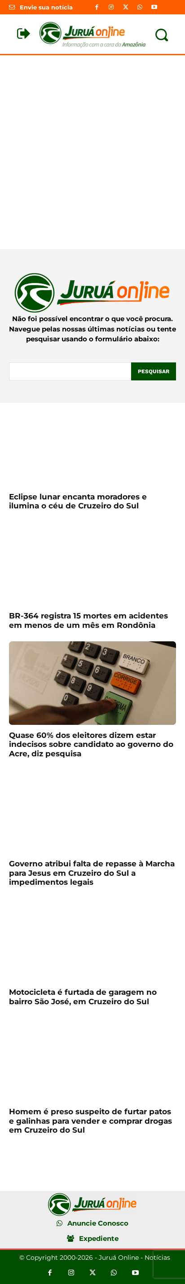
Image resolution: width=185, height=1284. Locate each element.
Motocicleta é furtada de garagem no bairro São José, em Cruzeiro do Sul (83, 997)
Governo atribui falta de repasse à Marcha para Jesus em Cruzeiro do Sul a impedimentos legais (92, 873)
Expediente (99, 1238)
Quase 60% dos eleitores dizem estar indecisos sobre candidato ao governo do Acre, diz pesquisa (91, 744)
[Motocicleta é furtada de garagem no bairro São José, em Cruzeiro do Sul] (92, 940)
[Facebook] (96, 7)
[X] (125, 7)
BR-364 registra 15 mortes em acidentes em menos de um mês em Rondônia (88, 620)
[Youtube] (154, 7)
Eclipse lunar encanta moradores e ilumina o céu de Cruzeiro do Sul (78, 501)
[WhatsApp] (140, 7)
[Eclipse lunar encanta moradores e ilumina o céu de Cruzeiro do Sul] (92, 444)
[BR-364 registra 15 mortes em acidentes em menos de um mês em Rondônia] (92, 563)
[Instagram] (111, 7)
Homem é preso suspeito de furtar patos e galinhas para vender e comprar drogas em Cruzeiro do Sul (90, 1120)
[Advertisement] (92, 152)
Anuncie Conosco (97, 1223)
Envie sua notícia (46, 7)
